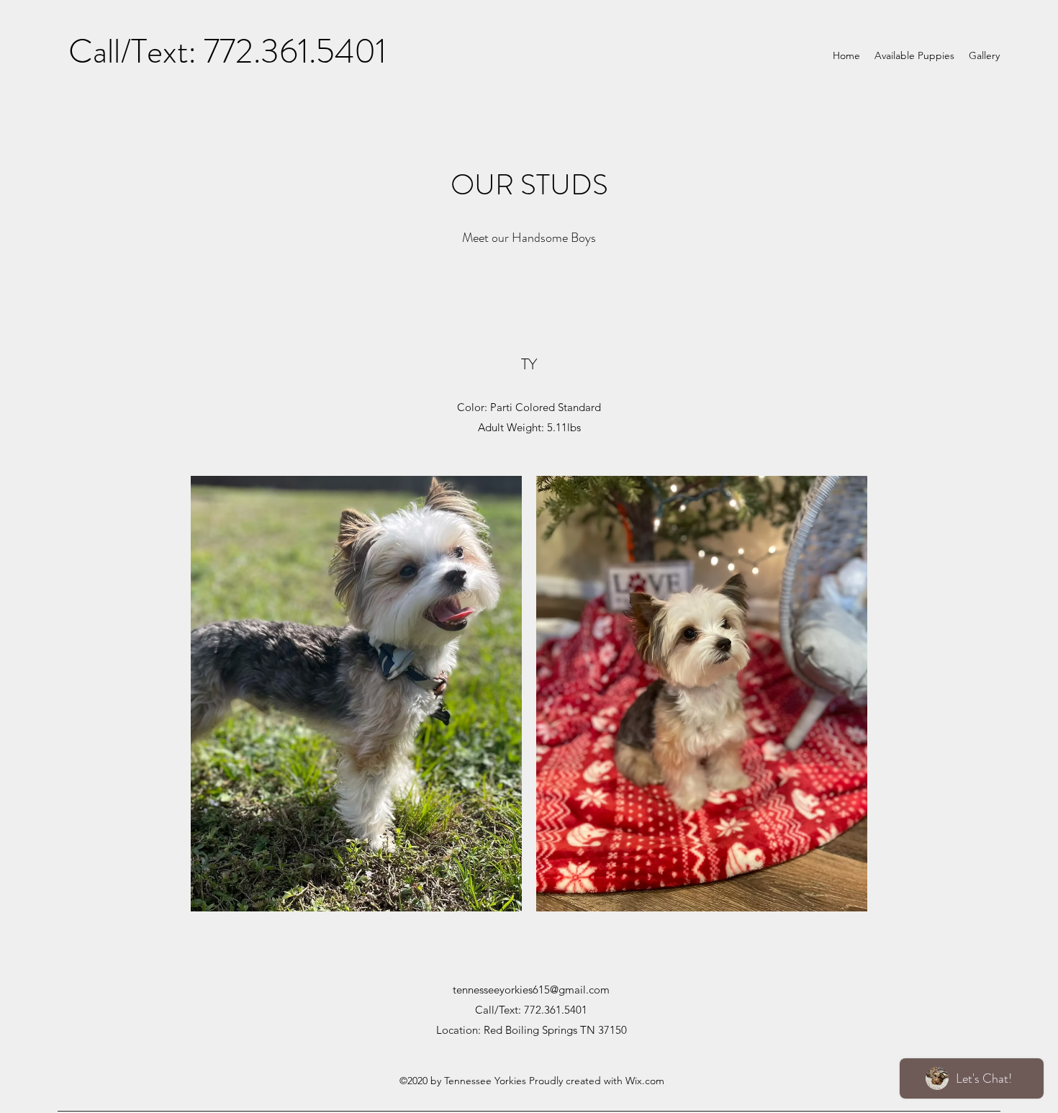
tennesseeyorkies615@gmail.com (531, 989)
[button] (356, 693)
